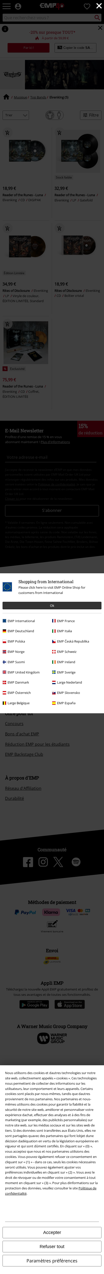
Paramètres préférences (52, 1261)
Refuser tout (52, 1246)
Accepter (52, 1232)
